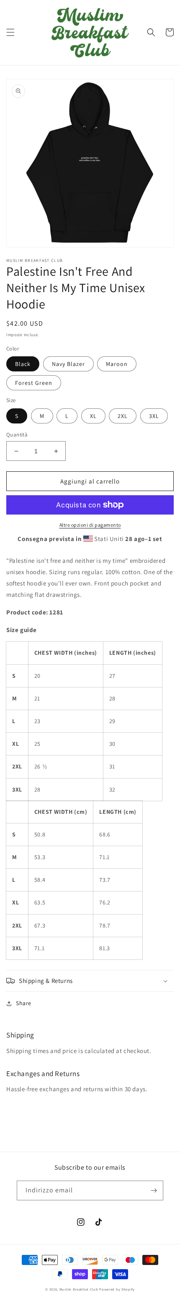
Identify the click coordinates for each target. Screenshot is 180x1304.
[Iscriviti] (153, 1190)
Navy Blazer (68, 364)
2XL (123, 416)
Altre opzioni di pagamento (90, 525)
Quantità (17, 434)
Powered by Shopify (117, 1289)
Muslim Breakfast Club (78, 1289)
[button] (10, 32)
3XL (154, 416)
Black (23, 364)
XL (93, 416)
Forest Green (33, 383)
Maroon (117, 364)
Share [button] (23, 1003)
